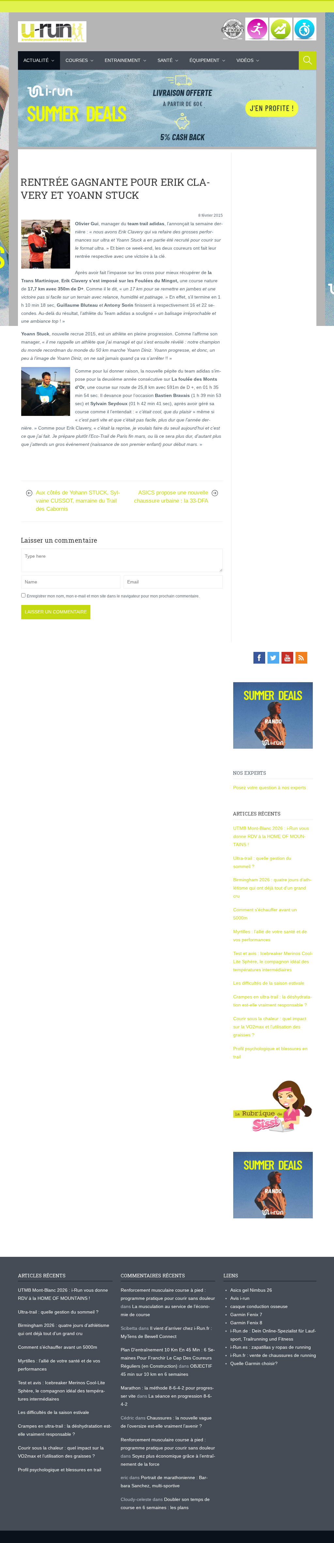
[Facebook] (259, 658)
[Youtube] (287, 658)
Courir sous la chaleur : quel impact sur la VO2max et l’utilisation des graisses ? (269, 1026)
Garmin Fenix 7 (246, 1314)
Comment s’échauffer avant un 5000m (58, 1347)
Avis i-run (240, 1298)
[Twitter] (273, 658)
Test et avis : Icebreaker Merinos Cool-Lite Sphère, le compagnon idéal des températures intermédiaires (273, 961)
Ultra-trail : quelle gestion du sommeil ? (58, 1312)
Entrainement (123, 60)
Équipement (205, 60)
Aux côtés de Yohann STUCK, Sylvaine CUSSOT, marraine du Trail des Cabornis (78, 501)
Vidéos (244, 60)
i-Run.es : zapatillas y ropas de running (270, 1347)
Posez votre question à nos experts (269, 787)
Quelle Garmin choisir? (254, 1363)
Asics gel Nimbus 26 (251, 1290)
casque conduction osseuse (259, 1306)
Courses (77, 60)
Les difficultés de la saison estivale (268, 983)
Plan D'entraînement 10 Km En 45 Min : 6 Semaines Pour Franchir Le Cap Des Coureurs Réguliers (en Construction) (168, 1358)
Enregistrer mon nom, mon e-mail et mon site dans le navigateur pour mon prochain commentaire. (113, 596)
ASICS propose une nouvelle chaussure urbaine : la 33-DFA (171, 497)
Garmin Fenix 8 (246, 1322)
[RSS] (301, 658)
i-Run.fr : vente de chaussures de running (273, 1355)
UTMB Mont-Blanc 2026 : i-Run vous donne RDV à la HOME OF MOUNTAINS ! (271, 836)
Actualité (36, 60)
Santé (165, 60)
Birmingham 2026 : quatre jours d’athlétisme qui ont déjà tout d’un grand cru (272, 888)
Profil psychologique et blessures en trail (59, 1469)
